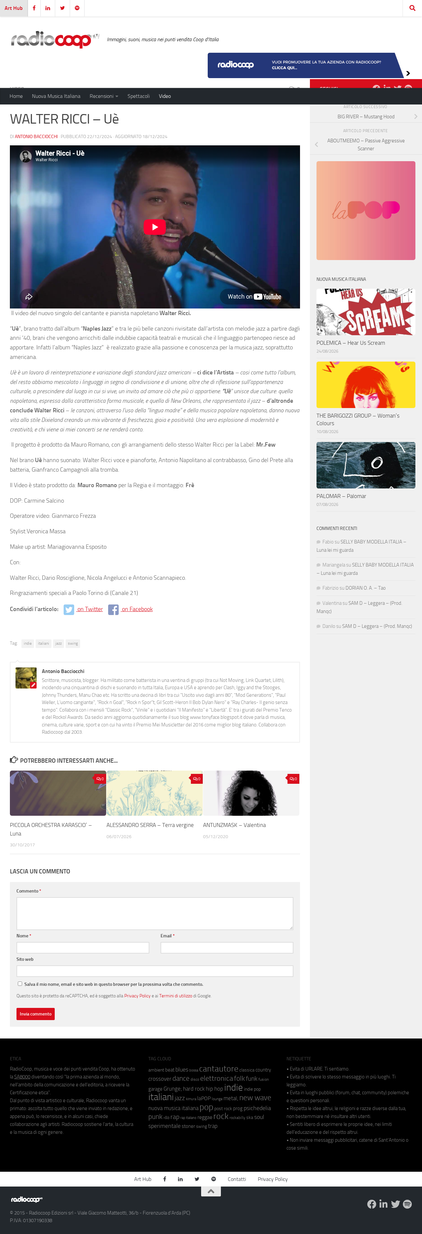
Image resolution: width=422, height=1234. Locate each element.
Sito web (25, 959)
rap (174, 1117)
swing (73, 643)
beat (169, 1070)
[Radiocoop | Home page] (55, 39)
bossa (193, 1070)
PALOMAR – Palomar (341, 496)
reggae (204, 1117)
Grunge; (173, 1089)
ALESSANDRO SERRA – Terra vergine (150, 825)
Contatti (237, 1179)
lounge (217, 1099)
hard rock (194, 1089)
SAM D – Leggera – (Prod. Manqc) (377, 626)
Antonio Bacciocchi (36, 136)
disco (195, 1079)
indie (28, 643)
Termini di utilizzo (175, 995)
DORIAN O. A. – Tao (366, 588)
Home (16, 96)
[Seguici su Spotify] (407, 1204)
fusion (263, 1079)
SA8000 (22, 1077)
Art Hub (14, 8)
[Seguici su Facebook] (372, 1204)
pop (206, 1107)
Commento (28, 891)
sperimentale (164, 1126)
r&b (166, 1117)
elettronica (216, 1078)
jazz (58, 643)
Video (165, 96)
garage (155, 1089)
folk (239, 1078)
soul (259, 1117)
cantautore (218, 1069)
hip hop (214, 1088)
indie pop (252, 1089)
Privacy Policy (137, 995)
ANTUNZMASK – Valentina (234, 825)
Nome (23, 936)
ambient (156, 1070)
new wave (255, 1097)
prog (238, 1108)
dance (181, 1078)
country (263, 1070)
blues (181, 1069)
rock (220, 1116)
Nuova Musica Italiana (56, 96)
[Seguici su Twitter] (395, 1204)
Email (168, 936)
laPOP (204, 1099)
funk (251, 1078)
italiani (43, 643)
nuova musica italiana (173, 1108)
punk (155, 1117)
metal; (231, 1098)
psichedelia (257, 1108)
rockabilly (237, 1117)
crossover (159, 1078)
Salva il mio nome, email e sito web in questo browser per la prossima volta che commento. (113, 984)
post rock (223, 1108)
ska (249, 1117)
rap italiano (188, 1118)
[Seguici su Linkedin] (383, 1204)
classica (247, 1070)
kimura (191, 1099)
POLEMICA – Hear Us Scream (350, 342)
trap (213, 1126)
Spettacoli (139, 96)
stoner (188, 1126)
